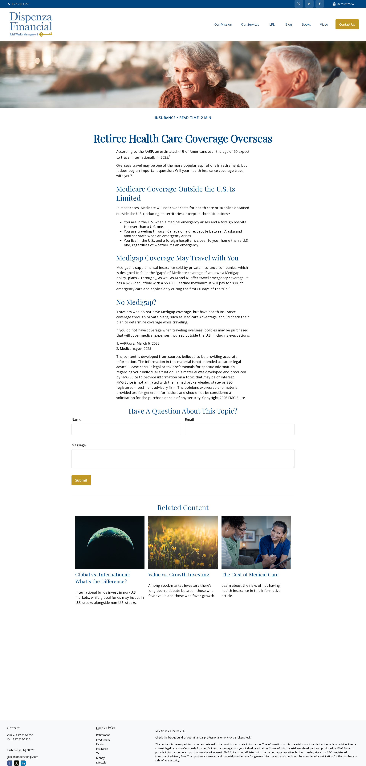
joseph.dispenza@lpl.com (22, 757)
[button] (223, 24)
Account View (345, 4)
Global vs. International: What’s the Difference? (102, 578)
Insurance (102, 749)
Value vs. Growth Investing (178, 574)
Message (78, 445)
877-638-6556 (20, 4)
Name (76, 419)
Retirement (103, 735)
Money (100, 758)
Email (189, 419)
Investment (103, 739)
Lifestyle (101, 762)
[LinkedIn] (309, 4)
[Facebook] (319, 4)
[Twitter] (299, 4)
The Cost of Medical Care (250, 574)
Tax (98, 753)
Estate (100, 744)
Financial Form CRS (173, 730)
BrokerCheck (242, 737)
